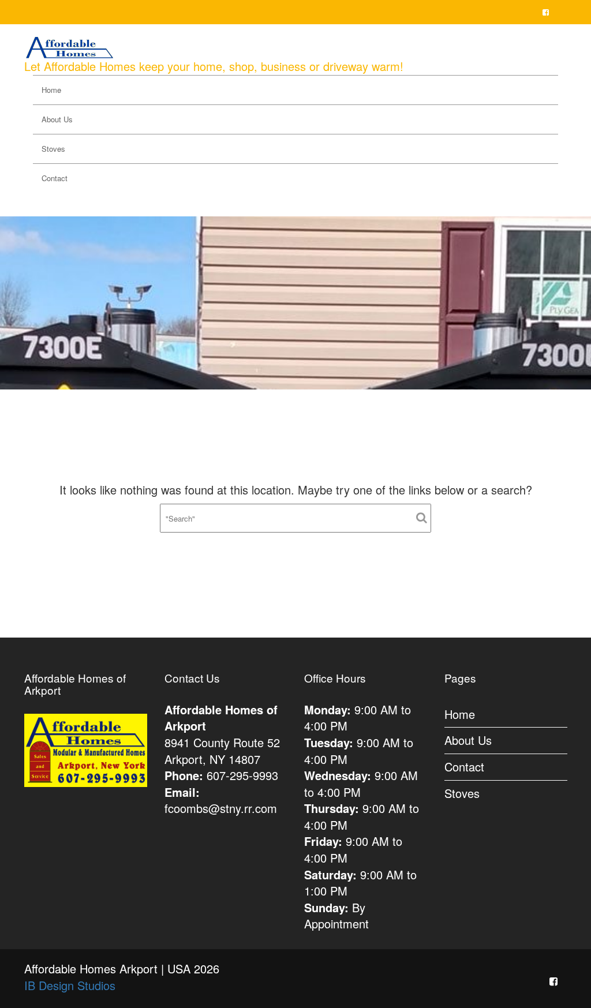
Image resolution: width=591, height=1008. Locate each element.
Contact (55, 178)
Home (51, 89)
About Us (57, 119)
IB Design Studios (69, 985)
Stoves (53, 148)
